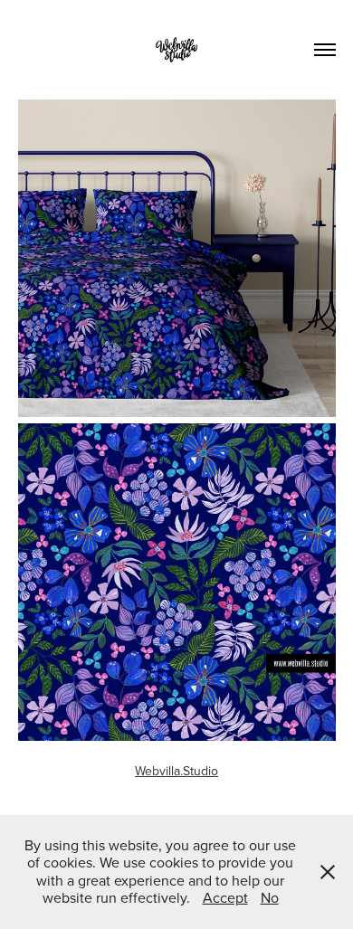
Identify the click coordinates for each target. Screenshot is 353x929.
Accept (225, 897)
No (270, 897)
